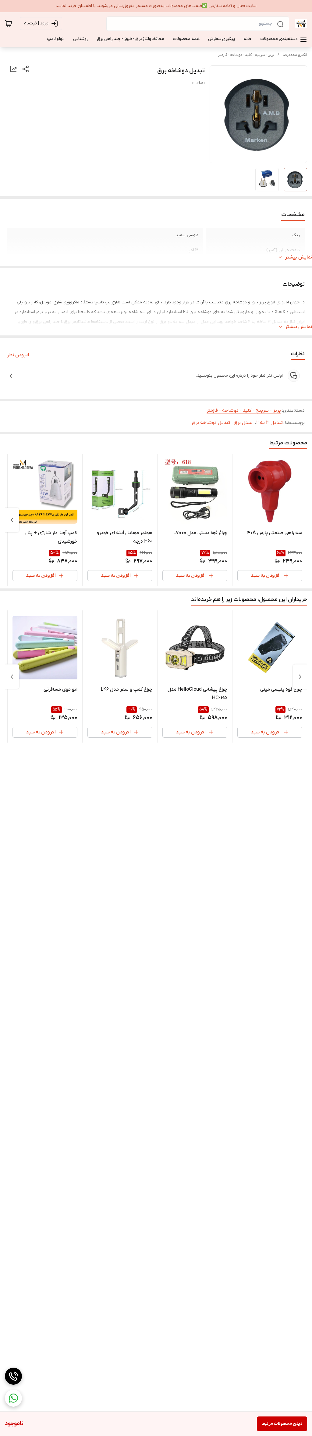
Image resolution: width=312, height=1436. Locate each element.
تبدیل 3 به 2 (269, 423)
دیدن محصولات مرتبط (282, 1424)
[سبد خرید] (8, 23)
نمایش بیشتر (298, 257)
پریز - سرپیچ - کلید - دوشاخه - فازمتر (246, 54)
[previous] (300, 676)
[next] (12, 520)
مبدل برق (243, 423)
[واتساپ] (13, 1398)
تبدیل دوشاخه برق (211, 423)
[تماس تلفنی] (13, 1376)
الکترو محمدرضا (295, 54)
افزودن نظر (18, 355)
